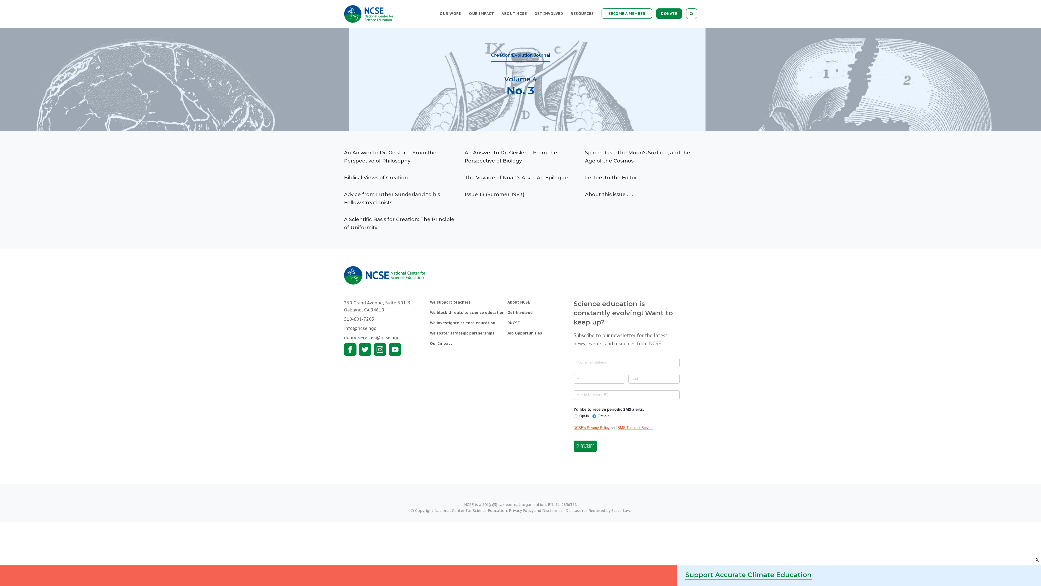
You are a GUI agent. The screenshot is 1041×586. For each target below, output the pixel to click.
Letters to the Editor (611, 178)
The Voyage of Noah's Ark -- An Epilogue (516, 178)
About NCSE (514, 13)
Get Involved (548, 13)
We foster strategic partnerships (462, 333)
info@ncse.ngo (360, 328)
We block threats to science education (467, 312)
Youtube (395, 349)
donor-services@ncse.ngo (372, 337)
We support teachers (450, 302)
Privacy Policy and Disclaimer (535, 510)
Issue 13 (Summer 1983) (494, 195)
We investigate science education (462, 322)
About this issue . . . (609, 195)
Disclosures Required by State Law (598, 510)
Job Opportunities (524, 333)
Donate (669, 13)
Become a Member (626, 13)
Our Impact (481, 13)
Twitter (365, 349)
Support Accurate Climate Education (748, 575)
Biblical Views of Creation (376, 178)
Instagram (380, 349)
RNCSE (513, 322)
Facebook (350, 349)
